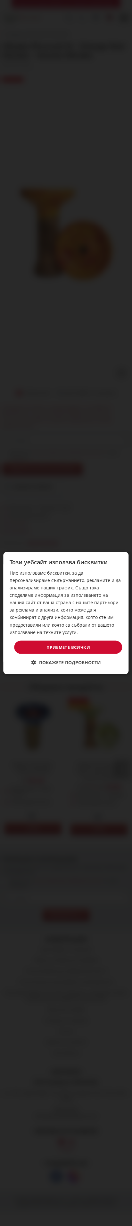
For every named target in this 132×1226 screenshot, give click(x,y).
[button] (66, 662)
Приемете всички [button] (68, 647)
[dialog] (65, 613)
